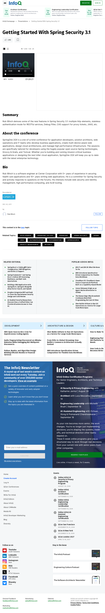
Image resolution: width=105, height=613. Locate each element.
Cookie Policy (76, 605)
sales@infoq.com (31, 601)
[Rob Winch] (4, 214)
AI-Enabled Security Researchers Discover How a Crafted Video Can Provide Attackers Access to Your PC (20, 303)
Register (86, 3)
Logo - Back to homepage (15, 3)
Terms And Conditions (90, 603)
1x (22, 49)
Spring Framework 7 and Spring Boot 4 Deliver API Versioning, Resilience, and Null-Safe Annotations (19, 278)
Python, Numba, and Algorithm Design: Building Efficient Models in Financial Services (20, 353)
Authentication (36, 240)
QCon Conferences (11, 487)
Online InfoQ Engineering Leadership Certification (63, 503)
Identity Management (29, 244)
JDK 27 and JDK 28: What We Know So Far (88, 268)
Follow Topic (92, 227)
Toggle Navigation (5, 3)
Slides (10, 79)
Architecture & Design (61, 326)
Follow (98, 214)
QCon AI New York (65, 531)
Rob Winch (11, 214)
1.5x (29, 49)
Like (9, 40)
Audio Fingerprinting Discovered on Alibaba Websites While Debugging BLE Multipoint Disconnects (22, 342)
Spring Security (80, 235)
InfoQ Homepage (9, 21)
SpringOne (63, 235)
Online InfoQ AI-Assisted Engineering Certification (65, 515)
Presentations (23, 21)
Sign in (98, 3)
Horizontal (7, 48)
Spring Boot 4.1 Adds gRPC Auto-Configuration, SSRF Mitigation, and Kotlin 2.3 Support (20, 269)
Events (6, 491)
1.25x (25, 49)
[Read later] (18, 40)
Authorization (55, 240)
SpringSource (73, 240)
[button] (24, 456)
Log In (6, 482)
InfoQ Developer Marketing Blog (14, 517)
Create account (10, 478)
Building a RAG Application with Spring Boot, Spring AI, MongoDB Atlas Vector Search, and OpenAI (20, 287)
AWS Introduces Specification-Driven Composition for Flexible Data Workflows (87, 275)
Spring (96, 235)
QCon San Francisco (66, 525)
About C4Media (10, 507)
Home (6, 474)
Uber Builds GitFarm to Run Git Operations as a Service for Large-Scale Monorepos (88, 306)
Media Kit (7, 511)
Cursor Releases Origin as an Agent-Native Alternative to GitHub (86, 290)
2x (33, 49)
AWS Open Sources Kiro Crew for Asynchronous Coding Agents (18, 333)
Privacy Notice (76, 603)
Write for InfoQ (10, 495)
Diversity (7, 524)
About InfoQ (8, 503)
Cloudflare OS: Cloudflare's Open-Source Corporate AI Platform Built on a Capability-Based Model (88, 283)
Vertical (4, 48)
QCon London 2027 (66, 537)
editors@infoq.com (54, 601)
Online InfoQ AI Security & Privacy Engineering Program (65, 480)
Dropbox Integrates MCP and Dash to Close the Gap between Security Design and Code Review (20, 294)
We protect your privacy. (13, 461)
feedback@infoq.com (10, 601)
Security (48, 244)
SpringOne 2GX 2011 (45, 235)
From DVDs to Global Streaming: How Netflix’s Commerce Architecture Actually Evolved (64, 342)
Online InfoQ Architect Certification (63, 492)
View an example (27, 381)
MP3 (5, 79)
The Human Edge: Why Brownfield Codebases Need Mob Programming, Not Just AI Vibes (88, 298)
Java (22, 227)
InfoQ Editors (9, 499)
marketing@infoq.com (10, 608)
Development (25, 235)
